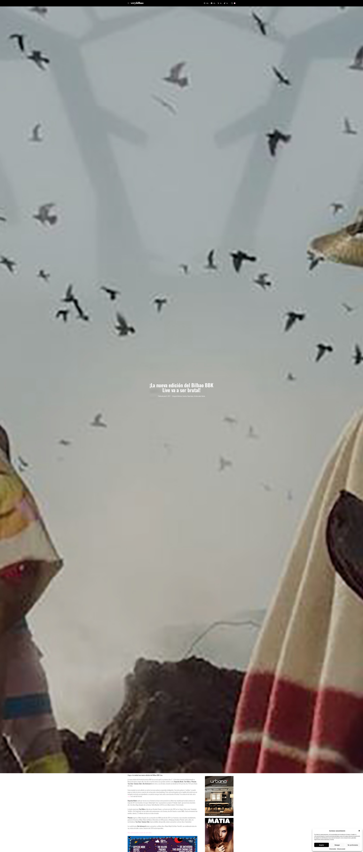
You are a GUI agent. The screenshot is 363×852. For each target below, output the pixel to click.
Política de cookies (332, 849)
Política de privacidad (341, 849)
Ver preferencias (353, 845)
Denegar (337, 845)
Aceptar (321, 845)
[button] (359, 831)
